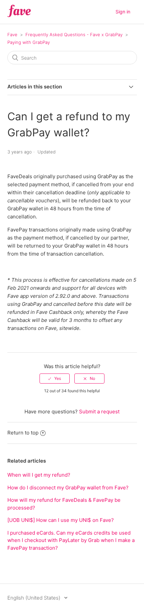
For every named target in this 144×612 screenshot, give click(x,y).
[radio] (55, 378)
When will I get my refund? (38, 475)
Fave (12, 34)
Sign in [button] (123, 11)
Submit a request (99, 411)
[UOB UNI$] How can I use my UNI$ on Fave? (60, 520)
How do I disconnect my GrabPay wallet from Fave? (68, 487)
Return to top (23, 432)
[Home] (19, 15)
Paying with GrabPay (28, 42)
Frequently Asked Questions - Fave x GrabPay (74, 34)
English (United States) (34, 598)
